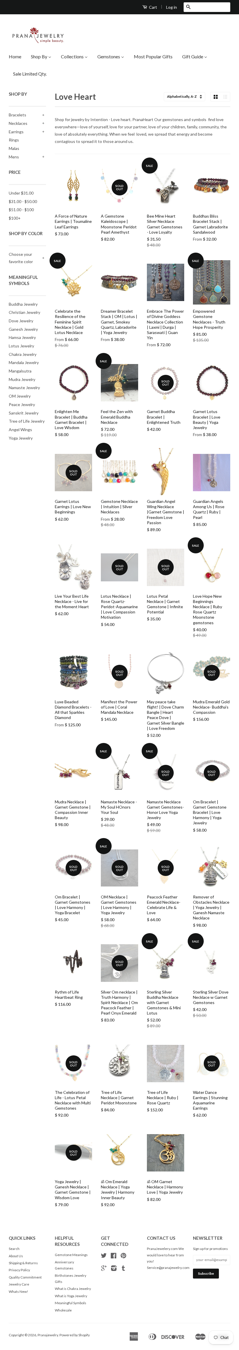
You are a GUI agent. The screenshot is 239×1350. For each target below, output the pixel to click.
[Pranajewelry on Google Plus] (104, 1269)
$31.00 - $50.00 (23, 201)
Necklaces (18, 123)
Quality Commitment (25, 1277)
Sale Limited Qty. (30, 73)
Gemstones (109, 56)
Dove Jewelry (21, 320)
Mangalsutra (20, 370)
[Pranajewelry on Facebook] (113, 1256)
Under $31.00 (21, 192)
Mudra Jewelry (22, 379)
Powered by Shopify (74, 1335)
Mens (14, 156)
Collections (73, 56)
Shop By (39, 56)
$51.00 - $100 (21, 209)
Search (14, 1248)
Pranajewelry (48, 1335)
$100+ (15, 218)
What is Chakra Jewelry (73, 1288)
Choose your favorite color (21, 258)
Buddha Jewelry (23, 304)
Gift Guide (193, 56)
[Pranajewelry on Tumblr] (123, 1269)
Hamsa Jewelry (22, 337)
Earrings (16, 131)
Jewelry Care (19, 1284)
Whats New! (18, 1291)
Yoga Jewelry (21, 438)
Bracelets (17, 114)
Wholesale (63, 1310)
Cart (152, 7)
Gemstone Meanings (71, 1255)
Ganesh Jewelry (23, 329)
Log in (171, 7)
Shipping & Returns (23, 1263)
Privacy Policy (19, 1270)
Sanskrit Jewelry (23, 412)
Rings (14, 139)
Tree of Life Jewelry (27, 421)
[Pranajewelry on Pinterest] (123, 1256)
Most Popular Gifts (153, 56)
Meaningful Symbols (70, 1303)
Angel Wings (20, 429)
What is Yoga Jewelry (71, 1296)
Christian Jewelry (24, 312)
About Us (16, 1256)
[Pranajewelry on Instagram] (114, 1269)
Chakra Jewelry (22, 354)
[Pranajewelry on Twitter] (104, 1256)
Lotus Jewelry (21, 345)
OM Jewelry (20, 396)
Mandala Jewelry (24, 362)
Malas (14, 148)
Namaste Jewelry (24, 387)
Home (15, 56)
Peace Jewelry (22, 404)
